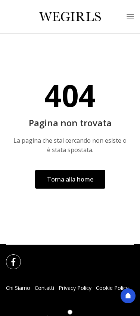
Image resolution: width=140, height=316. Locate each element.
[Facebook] (9, 257)
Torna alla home (70, 179)
